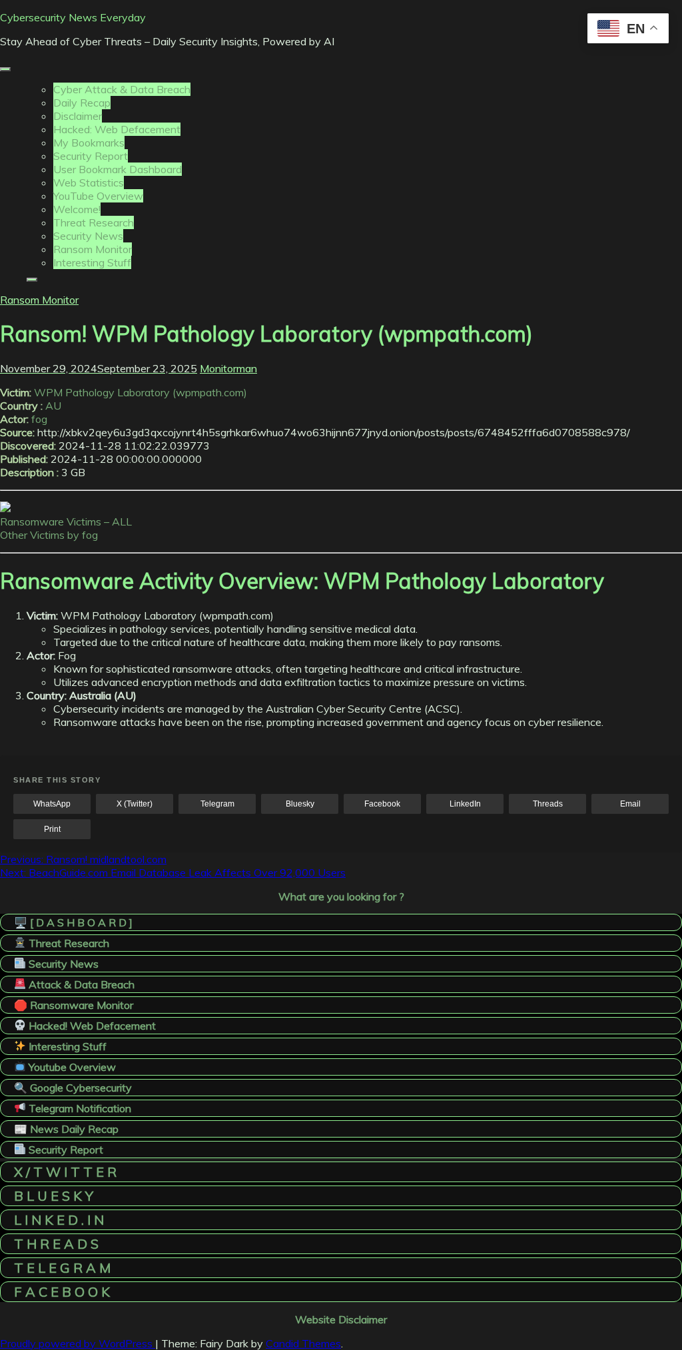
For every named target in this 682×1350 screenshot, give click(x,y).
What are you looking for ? (341, 896)
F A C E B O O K (62, 1291)
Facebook (382, 804)
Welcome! (77, 209)
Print (52, 829)
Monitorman (228, 368)
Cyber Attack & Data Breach (121, 89)
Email (630, 804)
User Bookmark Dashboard (117, 169)
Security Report (90, 156)
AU (53, 405)
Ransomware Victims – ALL (66, 521)
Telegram (217, 804)
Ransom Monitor (92, 249)
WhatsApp (52, 804)
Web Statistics (88, 182)
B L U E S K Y (53, 1195)
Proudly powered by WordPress (77, 1343)
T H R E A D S (56, 1243)
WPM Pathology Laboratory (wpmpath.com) (140, 392)
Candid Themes (303, 1343)
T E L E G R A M (62, 1267)
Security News (88, 235)
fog (39, 419)
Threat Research (93, 222)
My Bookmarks (89, 142)
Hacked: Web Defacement (116, 129)
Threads (548, 804)
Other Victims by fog (49, 534)
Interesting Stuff (92, 262)
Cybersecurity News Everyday (73, 17)
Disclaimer (77, 116)
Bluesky (300, 804)
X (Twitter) (135, 804)
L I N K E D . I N (59, 1219)
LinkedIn (465, 804)
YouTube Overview (98, 195)
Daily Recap (82, 102)
